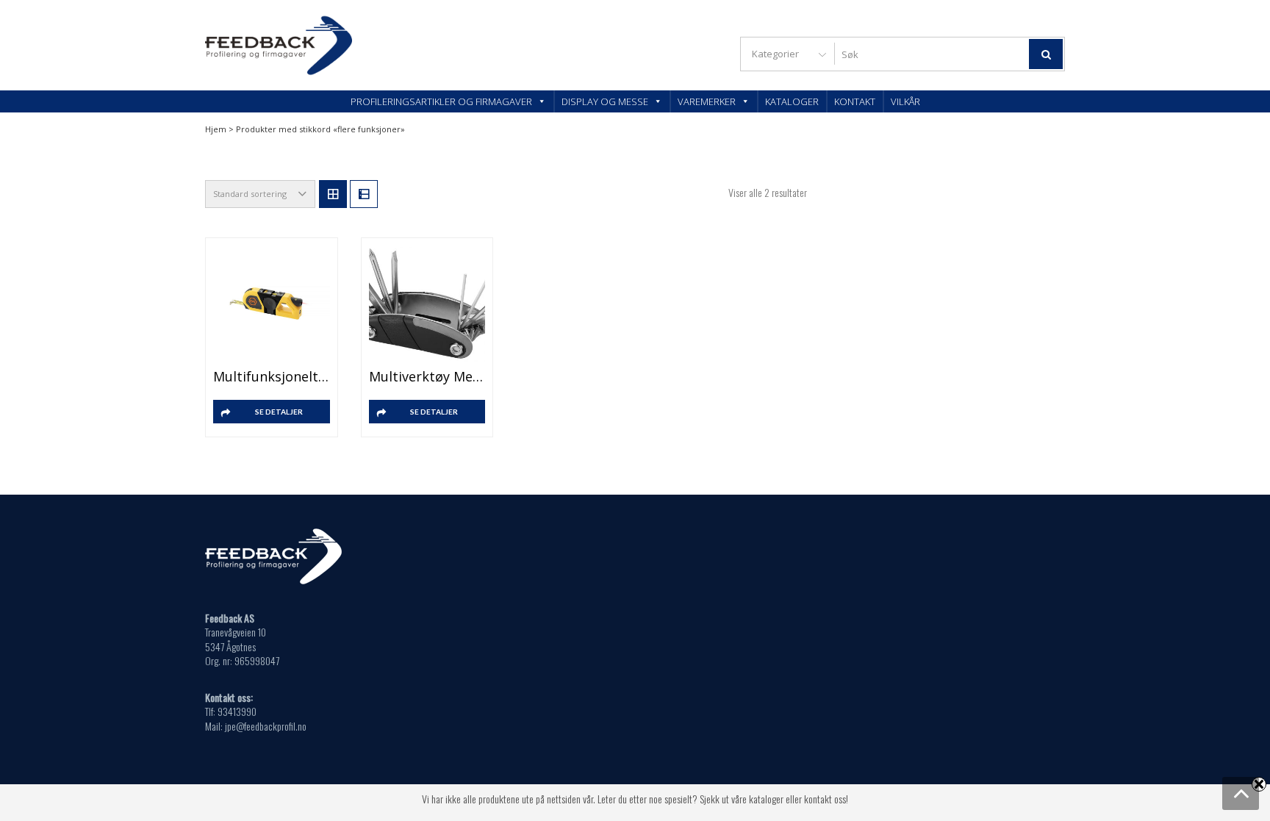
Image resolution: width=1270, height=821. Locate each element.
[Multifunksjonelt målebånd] (271, 303)
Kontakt (854, 101)
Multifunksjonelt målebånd (271, 376)
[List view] (364, 194)
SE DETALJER (279, 411)
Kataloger (792, 101)
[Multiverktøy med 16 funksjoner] (427, 303)
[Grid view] (333, 194)
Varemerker (707, 101)
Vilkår (905, 101)
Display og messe (605, 101)
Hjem (215, 129)
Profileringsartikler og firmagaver (441, 101)
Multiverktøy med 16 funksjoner (427, 376)
